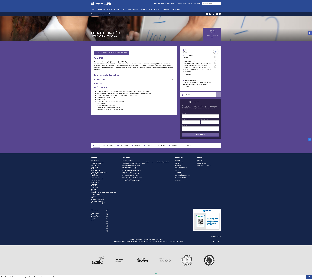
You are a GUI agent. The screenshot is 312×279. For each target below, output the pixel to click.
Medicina (93, 189)
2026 (107, 213)
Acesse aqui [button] (56, 277)
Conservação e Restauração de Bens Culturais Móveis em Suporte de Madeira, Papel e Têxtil (145, 162)
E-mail (190, 3)
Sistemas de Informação (97, 199)
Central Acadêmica (171, 3)
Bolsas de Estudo (119, 9)
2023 (107, 218)
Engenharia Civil (95, 177)
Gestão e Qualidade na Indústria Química (132, 174)
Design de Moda (95, 165)
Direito (92, 168)
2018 (107, 221)
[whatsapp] (215, 66)
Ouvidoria (197, 3)
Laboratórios (162, 145)
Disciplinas (137, 145)
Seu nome (184, 113)
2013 (107, 228)
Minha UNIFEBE (183, 3)
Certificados (178, 165)
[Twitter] (215, 60)
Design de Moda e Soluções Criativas (131, 165)
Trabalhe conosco (95, 213)
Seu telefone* (204, 119)
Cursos (93, 9)
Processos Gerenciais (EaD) (98, 203)
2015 (107, 225)
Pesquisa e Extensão (104, 9)
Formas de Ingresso (180, 174)
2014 (107, 226)
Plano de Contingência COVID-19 (183, 175)
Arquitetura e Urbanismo (97, 162)
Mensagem (185, 125)
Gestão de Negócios (127, 172)
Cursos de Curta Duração (181, 167)
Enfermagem (94, 175)
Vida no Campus (146, 9)
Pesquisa (174, 145)
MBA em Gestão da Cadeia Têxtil (130, 175)
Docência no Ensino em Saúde (129, 168)
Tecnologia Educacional (97, 201)
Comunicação (94, 215)
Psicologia (93, 196)
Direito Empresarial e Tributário (130, 167)
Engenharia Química (96, 182)
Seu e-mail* (185, 119)
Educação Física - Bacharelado (99, 172)
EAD (108, 14)
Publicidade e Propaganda (97, 197)
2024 (107, 216)
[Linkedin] (215, 63)
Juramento (149, 145)
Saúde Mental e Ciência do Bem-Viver (131, 180)
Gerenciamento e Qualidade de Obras (131, 170)
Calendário (177, 163)
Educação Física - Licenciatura (98, 174)
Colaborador (101, 14)
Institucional (165, 9)
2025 (107, 215)
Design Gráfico (94, 167)
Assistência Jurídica (202, 163)
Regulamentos (187, 145)
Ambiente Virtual (159, 3)
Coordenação (109, 145)
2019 (107, 220)
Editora (199, 162)
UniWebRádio (178, 180)
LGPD (92, 220)
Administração (95, 160)
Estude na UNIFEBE (132, 9)
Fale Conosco (176, 9)
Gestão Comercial (95, 186)
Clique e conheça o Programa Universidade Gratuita (112, 52)
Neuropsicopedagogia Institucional (130, 179)
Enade (176, 168)
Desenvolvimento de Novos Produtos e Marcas (134, 163)
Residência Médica (179, 179)
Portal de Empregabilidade (204, 165)
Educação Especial (96, 170)
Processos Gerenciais (96, 194)
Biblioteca (177, 160)
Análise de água (201, 160)
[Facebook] (215, 56)
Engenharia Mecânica (96, 180)
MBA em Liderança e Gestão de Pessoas (132, 177)
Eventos (177, 170)
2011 (107, 232)
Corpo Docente (123, 145)
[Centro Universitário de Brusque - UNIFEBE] (101, 3)
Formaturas (178, 172)
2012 (107, 230)
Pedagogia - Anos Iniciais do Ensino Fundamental (103, 192)
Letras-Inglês (94, 187)
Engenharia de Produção (97, 179)
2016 (107, 223)
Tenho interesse (200, 134)
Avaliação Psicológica (127, 160)
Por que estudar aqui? (180, 177)
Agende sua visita (95, 216)
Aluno (92, 14)
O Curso (97, 145)
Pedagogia (94, 191)
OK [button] (309, 277)
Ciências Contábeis (96, 163)
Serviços (156, 9)
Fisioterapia (94, 184)
